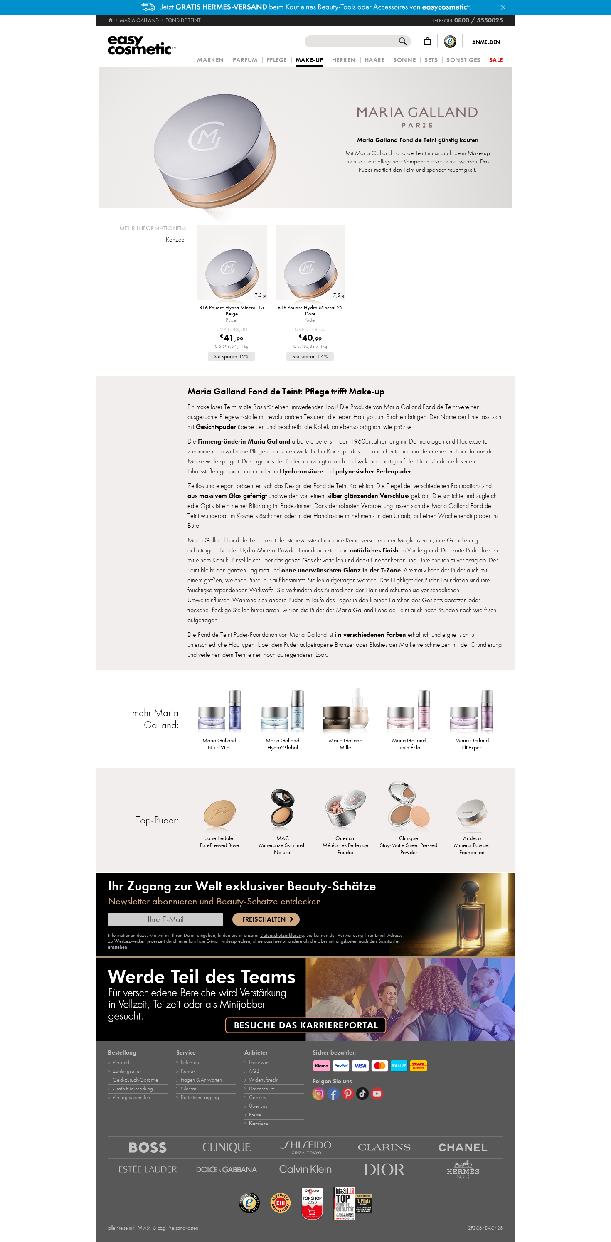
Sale (496, 60)
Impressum (259, 1062)
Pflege (276, 60)
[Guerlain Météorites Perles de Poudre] (346, 804)
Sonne (404, 60)
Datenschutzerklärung (282, 935)
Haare (375, 60)
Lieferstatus (191, 1062)
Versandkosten (183, 1228)
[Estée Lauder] (147, 1169)
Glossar (188, 1088)
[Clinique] (226, 1147)
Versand (121, 1062)
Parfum (245, 60)
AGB (254, 1071)
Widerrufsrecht (263, 1080)
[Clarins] (384, 1147)
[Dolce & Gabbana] (226, 1169)
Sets (431, 60)
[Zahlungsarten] (408, 1064)
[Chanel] (463, 1147)
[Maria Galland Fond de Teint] (215, 137)
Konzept (176, 239)
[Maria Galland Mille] (346, 707)
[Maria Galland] (417, 118)
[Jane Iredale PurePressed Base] (219, 804)
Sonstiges (463, 60)
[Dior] (384, 1169)
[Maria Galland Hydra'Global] (282, 707)
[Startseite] (111, 20)
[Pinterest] (348, 1094)
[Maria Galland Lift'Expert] (472, 707)
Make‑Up (309, 60)
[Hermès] (463, 1169)
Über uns (258, 1106)
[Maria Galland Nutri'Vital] (219, 707)
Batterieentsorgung (200, 1097)
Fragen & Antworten (201, 1080)
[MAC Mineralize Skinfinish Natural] (282, 804)
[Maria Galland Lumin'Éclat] (408, 707)
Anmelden (486, 42)
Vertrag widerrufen (131, 1097)
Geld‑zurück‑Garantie (135, 1080)
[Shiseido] (305, 1147)
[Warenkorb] (427, 41)
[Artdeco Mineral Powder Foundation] (472, 804)
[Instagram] (319, 1094)
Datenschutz (261, 1088)
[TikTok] (362, 1094)
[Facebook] (333, 1094)
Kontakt (189, 1071)
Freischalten (264, 919)
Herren (344, 60)
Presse (255, 1114)
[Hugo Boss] (147, 1147)
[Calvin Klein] (305, 1169)
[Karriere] (305, 999)
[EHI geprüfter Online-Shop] (280, 1203)
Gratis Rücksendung (133, 1088)
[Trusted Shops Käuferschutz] (450, 41)
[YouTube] (377, 1094)
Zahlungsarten (127, 1071)
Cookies (257, 1097)
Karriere (259, 1123)
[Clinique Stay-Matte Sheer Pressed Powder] (408, 804)
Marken (210, 60)
